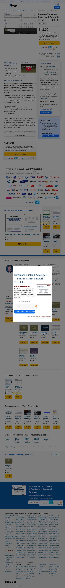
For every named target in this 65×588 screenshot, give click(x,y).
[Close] (50, 269)
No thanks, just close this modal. (43, 318)
